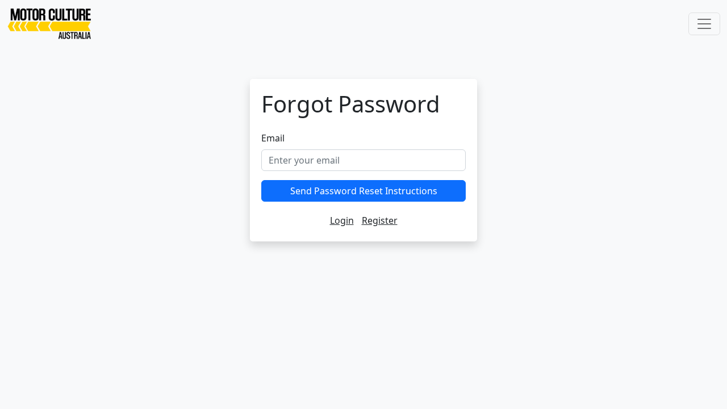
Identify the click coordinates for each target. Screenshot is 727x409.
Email (273, 138)
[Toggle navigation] (704, 23)
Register (380, 220)
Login (342, 220)
